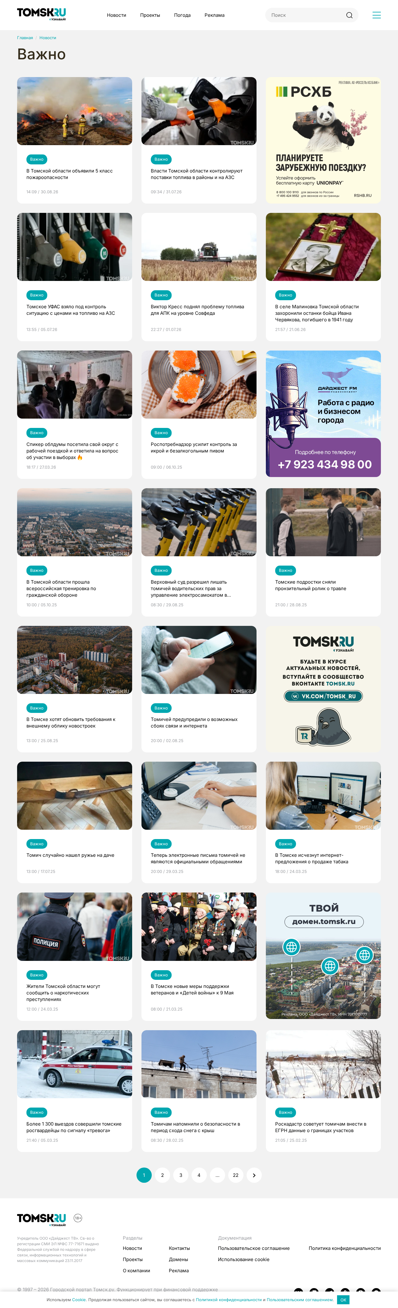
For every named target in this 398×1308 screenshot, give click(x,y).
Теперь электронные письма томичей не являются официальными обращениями (198, 858)
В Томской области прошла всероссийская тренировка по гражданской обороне (61, 588)
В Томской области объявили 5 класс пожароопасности (69, 174)
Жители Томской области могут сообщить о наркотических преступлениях (63, 992)
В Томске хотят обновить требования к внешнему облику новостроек (70, 722)
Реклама (214, 15)
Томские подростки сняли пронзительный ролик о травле (310, 585)
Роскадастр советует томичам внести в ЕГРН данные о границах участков (320, 1127)
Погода (182, 15)
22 (235, 1175)
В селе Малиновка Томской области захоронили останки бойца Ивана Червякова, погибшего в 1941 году (317, 313)
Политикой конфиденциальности (229, 1299)
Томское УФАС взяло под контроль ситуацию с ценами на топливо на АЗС (70, 310)
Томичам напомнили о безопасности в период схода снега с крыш (195, 1127)
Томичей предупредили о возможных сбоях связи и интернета (194, 722)
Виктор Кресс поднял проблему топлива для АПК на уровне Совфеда (197, 310)
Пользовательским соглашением (300, 1299)
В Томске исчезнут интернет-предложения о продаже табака (311, 858)
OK (343, 1299)
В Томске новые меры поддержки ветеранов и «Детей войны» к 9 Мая (192, 989)
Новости (116, 15)
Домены (178, 1259)
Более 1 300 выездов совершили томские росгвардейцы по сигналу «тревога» (74, 1127)
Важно (37, 159)
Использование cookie (244, 1259)
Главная (25, 37)
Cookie (79, 1299)
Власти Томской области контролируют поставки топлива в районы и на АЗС (197, 174)
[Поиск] (349, 15)
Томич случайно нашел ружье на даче (70, 855)
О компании (136, 1271)
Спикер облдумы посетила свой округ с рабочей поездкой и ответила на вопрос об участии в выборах (72, 450)
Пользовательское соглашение (254, 1248)
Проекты (150, 15)
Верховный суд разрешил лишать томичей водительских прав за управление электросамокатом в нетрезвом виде (189, 588)
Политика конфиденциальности (345, 1248)
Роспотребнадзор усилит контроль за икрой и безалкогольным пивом (194, 447)
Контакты (179, 1248)
